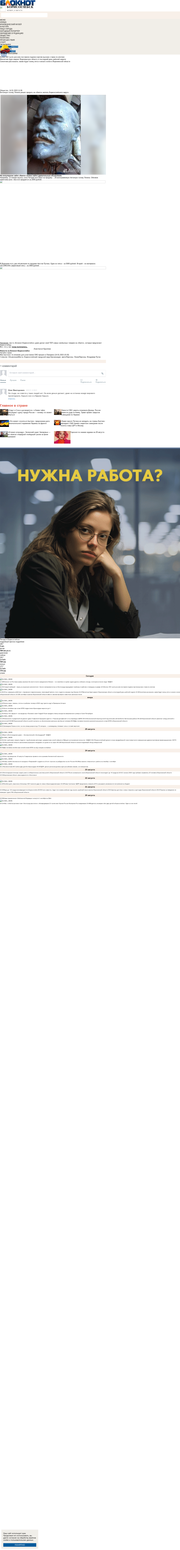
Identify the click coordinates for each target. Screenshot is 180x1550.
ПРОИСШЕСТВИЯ (7, 40)
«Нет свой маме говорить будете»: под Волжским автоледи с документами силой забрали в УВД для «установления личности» (45, 740)
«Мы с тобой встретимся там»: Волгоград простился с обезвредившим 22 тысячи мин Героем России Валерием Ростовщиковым (45, 803)
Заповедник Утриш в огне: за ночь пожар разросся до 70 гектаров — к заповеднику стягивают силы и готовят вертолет (42, 726)
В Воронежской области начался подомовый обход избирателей (81, 742)
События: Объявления (9, 357)
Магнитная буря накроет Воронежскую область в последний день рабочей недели (108, 692)
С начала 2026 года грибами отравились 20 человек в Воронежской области (147, 772)
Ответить (11, 399)
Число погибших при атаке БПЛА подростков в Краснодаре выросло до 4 (27, 708)
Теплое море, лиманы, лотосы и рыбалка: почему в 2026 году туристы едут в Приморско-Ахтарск (35, 703)
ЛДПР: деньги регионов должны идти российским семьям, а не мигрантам (64, 766)
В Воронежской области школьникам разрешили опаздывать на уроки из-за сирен (30, 742)
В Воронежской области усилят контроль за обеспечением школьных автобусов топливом (41, 721)
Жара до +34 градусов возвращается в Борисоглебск (21, 790)
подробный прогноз (7, 642)
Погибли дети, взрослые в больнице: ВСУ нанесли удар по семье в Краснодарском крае (31, 784)
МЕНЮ (3, 20)
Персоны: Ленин (72, 357)
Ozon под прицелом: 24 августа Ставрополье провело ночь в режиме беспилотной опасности (34, 756)
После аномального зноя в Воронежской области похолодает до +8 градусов (93, 772)
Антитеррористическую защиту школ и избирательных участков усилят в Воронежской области (34, 772)
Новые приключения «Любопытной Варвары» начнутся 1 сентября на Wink (27, 798)
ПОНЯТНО (20, 1545)
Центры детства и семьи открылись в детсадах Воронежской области (134, 790)
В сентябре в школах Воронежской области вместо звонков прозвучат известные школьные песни (50, 694)
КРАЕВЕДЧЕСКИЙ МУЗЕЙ (10, 24)
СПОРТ (3, 42)
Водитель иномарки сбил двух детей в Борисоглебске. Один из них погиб (113, 803)
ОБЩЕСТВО (5, 36)
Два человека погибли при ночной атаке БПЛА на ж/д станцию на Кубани (27, 747)
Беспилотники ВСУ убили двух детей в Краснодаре (20, 766)
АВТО (13, 51)
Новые (3, 380)
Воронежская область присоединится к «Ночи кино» (20, 775)
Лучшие (13, 380)
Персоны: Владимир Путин (90, 357)
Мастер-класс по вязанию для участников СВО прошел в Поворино (27, 355)
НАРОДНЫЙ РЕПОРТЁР (10, 31)
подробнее (20, 642)
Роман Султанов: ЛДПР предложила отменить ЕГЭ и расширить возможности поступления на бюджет (97, 784)
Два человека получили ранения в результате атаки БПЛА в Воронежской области (100, 721)
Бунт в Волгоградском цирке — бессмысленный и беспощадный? (24, 735)
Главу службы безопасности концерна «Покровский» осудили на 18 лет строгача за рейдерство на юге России (39, 761)
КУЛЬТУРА (4, 27)
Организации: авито (58, 357)
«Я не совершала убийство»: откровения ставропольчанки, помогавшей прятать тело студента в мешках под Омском (41, 692)
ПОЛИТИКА (4, 38)
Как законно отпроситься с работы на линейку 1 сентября (97, 761)
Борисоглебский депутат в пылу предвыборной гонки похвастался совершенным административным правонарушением (133, 740)
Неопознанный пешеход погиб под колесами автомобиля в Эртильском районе (111, 718)
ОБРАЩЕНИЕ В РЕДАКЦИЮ (11, 33)
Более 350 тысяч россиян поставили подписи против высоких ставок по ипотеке (129, 687)
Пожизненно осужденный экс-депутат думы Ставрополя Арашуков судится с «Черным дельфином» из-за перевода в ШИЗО (43, 718)
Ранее (22, 380)
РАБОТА (14, 47)
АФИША (3, 22)
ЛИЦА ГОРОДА (6, 29)
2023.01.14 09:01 (31, 390)
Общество (4, 90)
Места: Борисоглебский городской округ (34, 357)
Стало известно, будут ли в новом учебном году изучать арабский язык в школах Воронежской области (75, 790)
